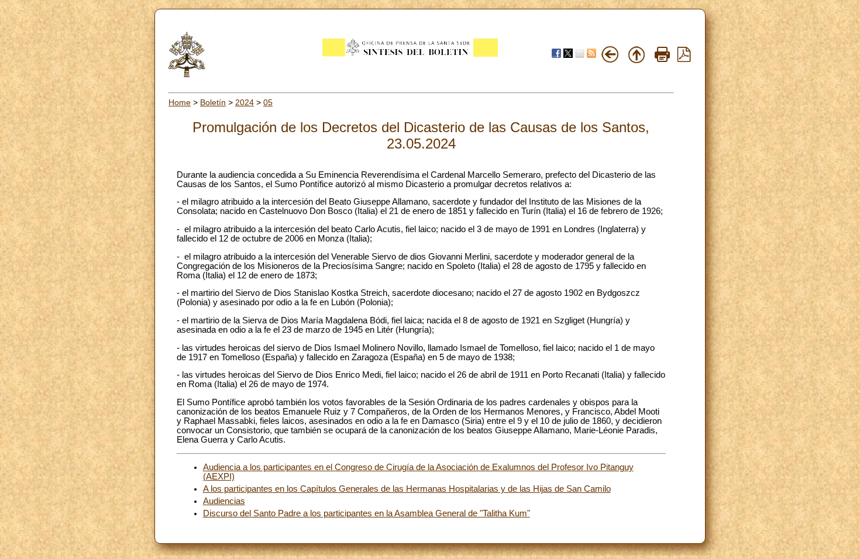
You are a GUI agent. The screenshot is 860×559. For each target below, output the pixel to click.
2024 (244, 102)
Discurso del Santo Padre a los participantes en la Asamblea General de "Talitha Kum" (366, 513)
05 (268, 102)
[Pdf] (684, 59)
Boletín (213, 102)
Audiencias (224, 501)
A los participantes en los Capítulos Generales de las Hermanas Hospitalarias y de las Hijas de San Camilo (407, 489)
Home (179, 102)
